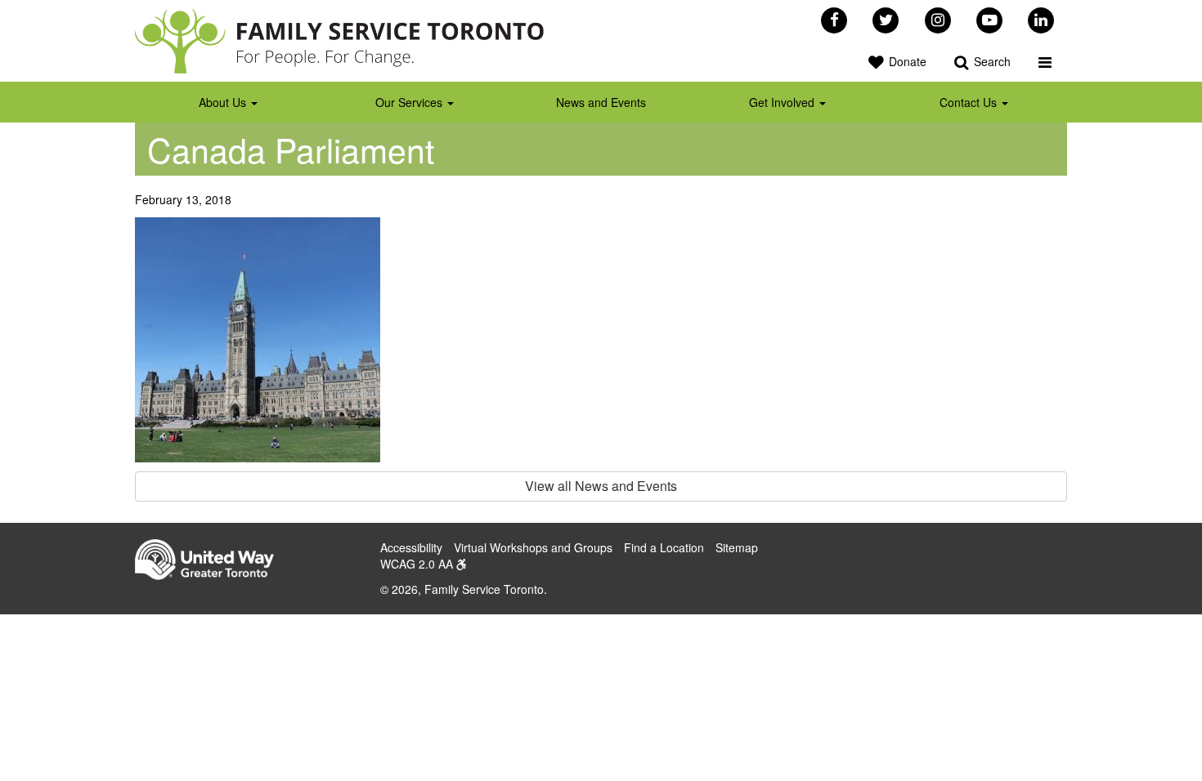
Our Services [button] (410, 102)
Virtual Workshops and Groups (533, 547)
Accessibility (411, 547)
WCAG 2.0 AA (418, 564)
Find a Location (664, 547)
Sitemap (736, 547)
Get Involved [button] (783, 102)
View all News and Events (601, 485)
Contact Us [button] (970, 102)
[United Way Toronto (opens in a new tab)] (210, 561)
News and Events (601, 102)
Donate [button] (906, 61)
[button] (1045, 61)
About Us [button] (224, 102)
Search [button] (991, 61)
